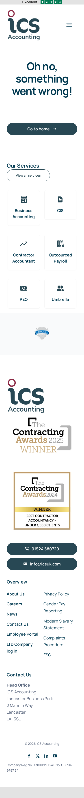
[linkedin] (46, 756)
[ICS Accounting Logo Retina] (24, 11)
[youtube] (55, 756)
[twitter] (38, 756)
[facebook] (29, 756)
